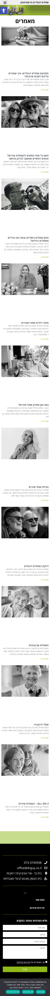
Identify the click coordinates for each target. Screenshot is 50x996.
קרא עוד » (44, 89)
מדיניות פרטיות (37, 907)
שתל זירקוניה (41, 724)
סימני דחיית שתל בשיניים (35, 322)
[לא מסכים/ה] (45, 987)
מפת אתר (39, 899)
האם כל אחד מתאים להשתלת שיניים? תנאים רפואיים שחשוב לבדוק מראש (28, 157)
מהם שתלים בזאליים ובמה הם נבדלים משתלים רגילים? (28, 239)
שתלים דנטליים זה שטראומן (34, 2)
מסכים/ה (40, 992)
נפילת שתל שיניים (39, 487)
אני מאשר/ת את (31, 962)
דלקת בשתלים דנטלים (36, 566)
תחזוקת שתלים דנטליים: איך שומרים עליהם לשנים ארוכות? (28, 75)
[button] (5, 2)
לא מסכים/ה (28, 992)
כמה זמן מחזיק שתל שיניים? (33, 404)
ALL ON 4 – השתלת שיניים (34, 803)
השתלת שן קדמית (39, 645)
